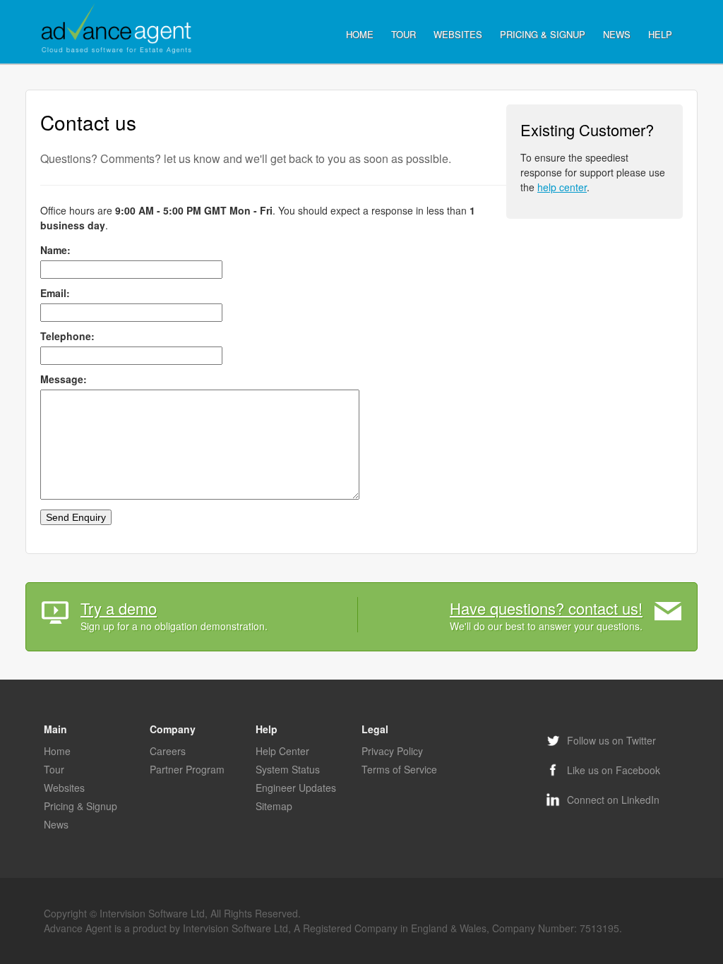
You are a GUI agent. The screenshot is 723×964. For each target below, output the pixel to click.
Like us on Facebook (612, 770)
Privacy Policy (392, 751)
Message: (63, 379)
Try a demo (118, 608)
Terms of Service (399, 769)
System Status (288, 769)
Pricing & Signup (542, 34)
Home (360, 34)
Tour (403, 34)
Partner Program (187, 769)
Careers (168, 751)
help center (562, 187)
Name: (55, 250)
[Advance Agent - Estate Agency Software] (118, 29)
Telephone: (67, 336)
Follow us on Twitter (610, 740)
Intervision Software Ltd (152, 913)
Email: (55, 293)
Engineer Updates (296, 788)
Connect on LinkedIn (611, 800)
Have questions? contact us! (546, 608)
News (617, 34)
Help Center (282, 751)
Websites (458, 34)
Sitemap (274, 806)
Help (660, 34)
